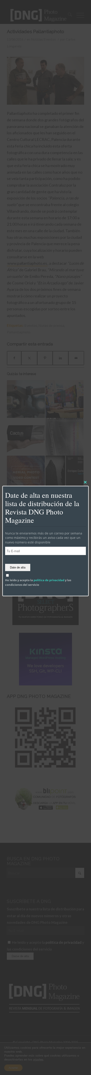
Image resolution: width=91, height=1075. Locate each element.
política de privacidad (49, 580)
